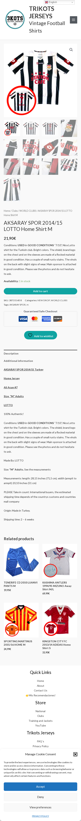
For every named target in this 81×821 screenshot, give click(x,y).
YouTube (40, 725)
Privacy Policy (41, 746)
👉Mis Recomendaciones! (41, 695)
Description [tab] (11, 353)
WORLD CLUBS (27, 210)
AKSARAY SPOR (17, 304)
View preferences (40, 807)
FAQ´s (40, 741)
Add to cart (40, 291)
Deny (40, 797)
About (40, 685)
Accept (40, 786)
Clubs (15, 210)
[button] (75, 754)
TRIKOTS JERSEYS (41, 12)
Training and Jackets (41, 720)
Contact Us (40, 690)
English (52, 2)
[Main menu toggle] (73, 20)
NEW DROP (43, 300)
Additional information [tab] (18, 360)
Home (7, 210)
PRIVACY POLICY (40, 816)
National (40, 711)
